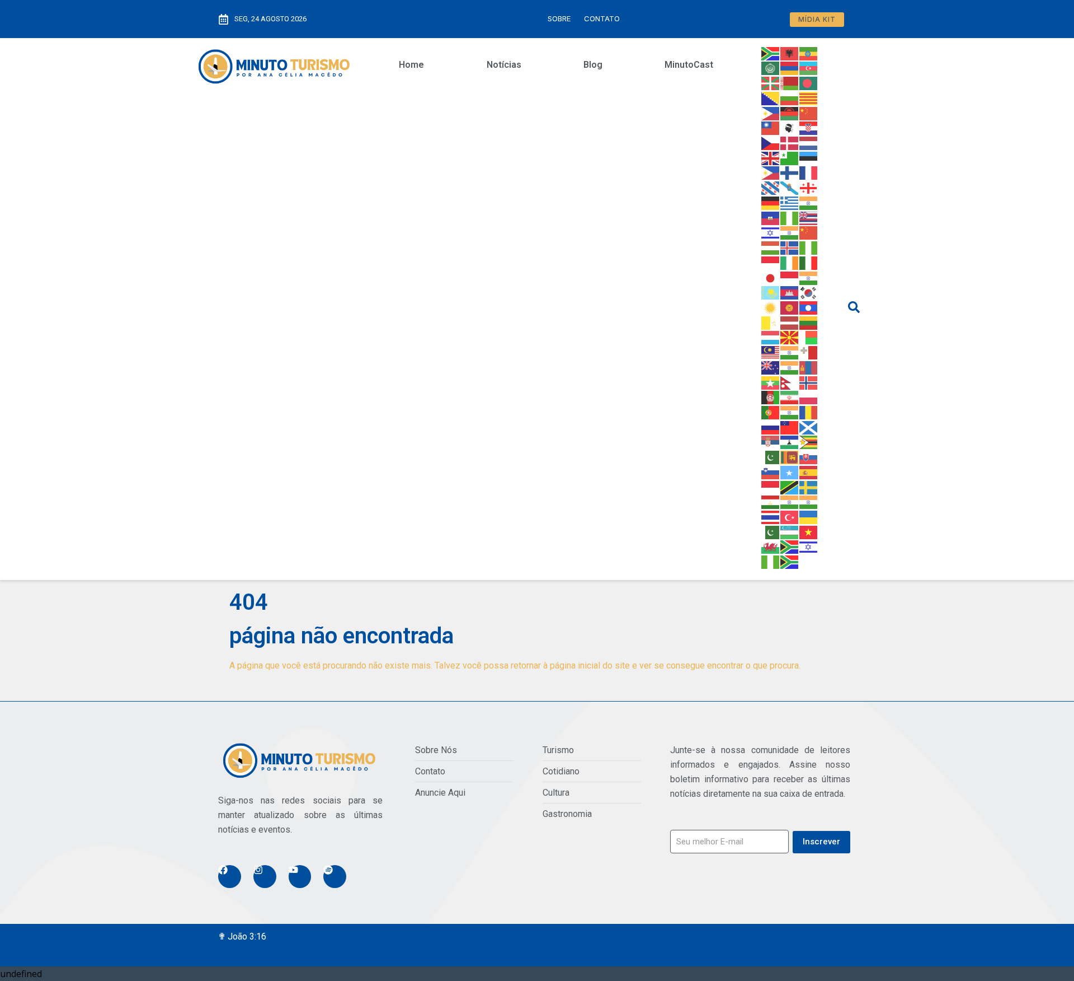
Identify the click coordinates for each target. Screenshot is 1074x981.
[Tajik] (770, 502)
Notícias (504, 64)
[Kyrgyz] (789, 307)
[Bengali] (808, 82)
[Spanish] (808, 471)
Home (411, 64)
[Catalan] (808, 97)
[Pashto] (770, 397)
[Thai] (770, 516)
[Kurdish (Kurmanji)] (770, 307)
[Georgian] (808, 187)
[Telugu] (808, 502)
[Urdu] (770, 531)
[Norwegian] (808, 382)
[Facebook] (229, 876)
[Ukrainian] (808, 516)
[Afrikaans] (770, 52)
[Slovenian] (770, 471)
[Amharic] (808, 52)
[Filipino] (770, 172)
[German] (770, 202)
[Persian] (789, 397)
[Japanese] (770, 277)
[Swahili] (789, 486)
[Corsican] (789, 128)
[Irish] (789, 262)
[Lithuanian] (808, 322)
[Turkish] (789, 516)
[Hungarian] (770, 247)
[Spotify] (334, 876)
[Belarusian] (789, 82)
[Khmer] (789, 292)
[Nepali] (789, 382)
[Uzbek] (789, 531)
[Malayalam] (789, 351)
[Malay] (770, 351)
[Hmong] (808, 232)
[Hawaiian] (808, 217)
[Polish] (808, 397)
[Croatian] (808, 128)
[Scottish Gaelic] (808, 427)
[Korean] (808, 292)
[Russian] (770, 427)
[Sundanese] (770, 486)
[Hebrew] (770, 232)
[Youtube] (300, 876)
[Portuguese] (770, 411)
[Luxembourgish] (770, 337)
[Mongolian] (808, 367)
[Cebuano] (770, 112)
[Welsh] (770, 546)
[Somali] (789, 471)
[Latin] (770, 322)
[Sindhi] (770, 456)
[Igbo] (808, 247)
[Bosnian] (770, 97)
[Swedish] (808, 486)
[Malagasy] (808, 337)
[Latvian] (789, 322)
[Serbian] (770, 442)
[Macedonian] (789, 337)
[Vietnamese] (808, 531)
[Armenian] (789, 68)
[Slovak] (808, 456)
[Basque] (770, 82)
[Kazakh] (770, 292)
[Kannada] (808, 277)
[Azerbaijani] (808, 68)
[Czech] (770, 142)
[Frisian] (770, 187)
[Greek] (789, 202)
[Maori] (770, 367)
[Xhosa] (789, 546)
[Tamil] (789, 502)
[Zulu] (789, 561)
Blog (592, 64)
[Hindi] (789, 232)
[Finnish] (789, 172)
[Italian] (808, 262)
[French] (808, 172)
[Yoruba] (770, 561)
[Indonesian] (770, 262)
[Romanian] (808, 411)
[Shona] (808, 442)
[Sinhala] (789, 456)
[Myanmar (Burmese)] (770, 382)
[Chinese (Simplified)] (808, 112)
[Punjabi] (789, 411)
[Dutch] (808, 142)
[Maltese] (808, 351)
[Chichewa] (789, 112)
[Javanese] (789, 277)
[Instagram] (264, 876)
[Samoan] (789, 427)
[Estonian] (808, 157)
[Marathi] (789, 367)
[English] (770, 157)
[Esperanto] (789, 157)
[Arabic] (770, 68)
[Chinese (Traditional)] (770, 128)
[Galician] (789, 187)
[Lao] (808, 307)
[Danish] (789, 142)
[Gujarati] (808, 202)
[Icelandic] (789, 247)
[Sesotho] (789, 442)
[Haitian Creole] (770, 217)
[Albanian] (789, 52)
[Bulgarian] (789, 97)
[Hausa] (789, 217)
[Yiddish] (808, 546)
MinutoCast (689, 64)
